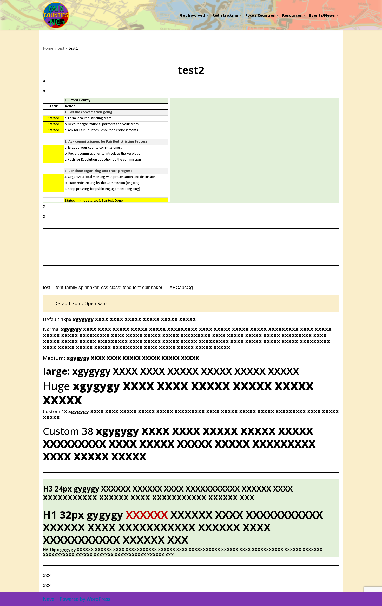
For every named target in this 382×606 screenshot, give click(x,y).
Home (48, 48)
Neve (48, 599)
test (60, 48)
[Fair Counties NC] (58, 15)
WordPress (98, 599)
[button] (207, 15)
